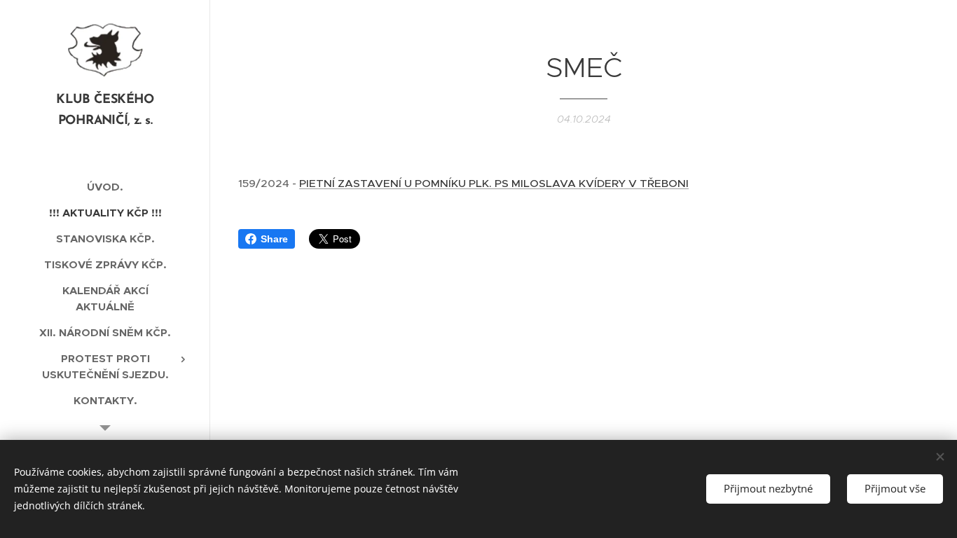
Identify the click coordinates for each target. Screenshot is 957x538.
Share (274, 238)
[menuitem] (105, 187)
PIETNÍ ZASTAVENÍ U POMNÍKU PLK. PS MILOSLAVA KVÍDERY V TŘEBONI (494, 183)
